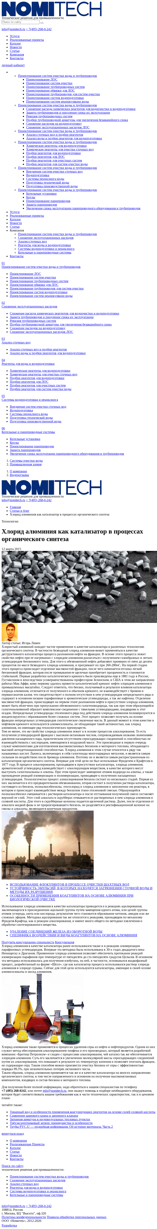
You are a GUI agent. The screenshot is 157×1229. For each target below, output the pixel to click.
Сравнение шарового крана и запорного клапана (44, 1115)
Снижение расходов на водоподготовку (54, 123)
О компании (18, 471)
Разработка (9, 1225)
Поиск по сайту (13, 1166)
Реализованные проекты (27, 40)
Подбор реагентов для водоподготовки (53, 153)
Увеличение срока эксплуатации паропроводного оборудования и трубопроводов (83, 208)
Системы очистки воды (26, 460)
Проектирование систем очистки (49, 83)
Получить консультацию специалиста (28, 942)
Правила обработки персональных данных (77, 1217)
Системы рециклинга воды (45, 179)
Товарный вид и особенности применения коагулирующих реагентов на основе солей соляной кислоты (82, 1112)
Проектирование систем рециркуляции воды (57, 101)
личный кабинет (13, 65)
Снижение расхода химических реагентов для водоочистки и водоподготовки (81, 109)
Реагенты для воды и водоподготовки (44, 245)
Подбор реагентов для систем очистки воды (57, 164)
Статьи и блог (19, 510)
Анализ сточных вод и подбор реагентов (54, 134)
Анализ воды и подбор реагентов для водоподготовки (64, 138)
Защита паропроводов (41, 204)
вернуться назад (13, 1133)
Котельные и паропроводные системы (44, 252)
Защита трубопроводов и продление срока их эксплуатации (68, 112)
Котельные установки (41, 193)
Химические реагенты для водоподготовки (56, 145)
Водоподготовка (37, 175)
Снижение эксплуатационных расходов (46, 237)
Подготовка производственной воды (52, 186)
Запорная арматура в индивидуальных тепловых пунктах (50, 1119)
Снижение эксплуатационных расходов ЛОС (58, 127)
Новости (16, 47)
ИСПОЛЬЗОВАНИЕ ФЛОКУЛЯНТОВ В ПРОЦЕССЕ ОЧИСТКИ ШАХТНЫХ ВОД (69, 884)
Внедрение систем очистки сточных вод (54, 171)
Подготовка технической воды (47, 182)
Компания (17, 54)
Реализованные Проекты (27, 1144)
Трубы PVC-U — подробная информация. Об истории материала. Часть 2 (61, 1126)
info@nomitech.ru (13, 29)
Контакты (17, 58)
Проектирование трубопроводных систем (55, 87)
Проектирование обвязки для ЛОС (50, 90)
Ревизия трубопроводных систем (49, 116)
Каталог (15, 43)
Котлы (30, 197)
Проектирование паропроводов (48, 201)
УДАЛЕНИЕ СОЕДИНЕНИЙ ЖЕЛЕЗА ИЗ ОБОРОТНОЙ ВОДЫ (56, 931)
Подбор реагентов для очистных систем (54, 160)
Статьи (15, 51)
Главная (15, 507)
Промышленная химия (25, 464)
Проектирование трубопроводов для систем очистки (63, 94)
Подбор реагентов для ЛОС (45, 156)
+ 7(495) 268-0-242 (39, 29)
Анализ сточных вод (32, 241)
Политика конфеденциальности (24, 1217)
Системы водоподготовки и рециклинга (46, 249)
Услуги (15, 36)
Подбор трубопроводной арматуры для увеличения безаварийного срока (77, 120)
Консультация (64, 942)
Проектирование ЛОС (41, 79)
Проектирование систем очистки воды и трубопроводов (57, 76)
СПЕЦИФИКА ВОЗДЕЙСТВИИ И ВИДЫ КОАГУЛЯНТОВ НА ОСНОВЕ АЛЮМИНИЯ (73, 935)
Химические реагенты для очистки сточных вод (60, 149)
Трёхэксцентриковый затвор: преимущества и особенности (51, 1123)
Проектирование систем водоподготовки (55, 98)
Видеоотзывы (19, 475)
